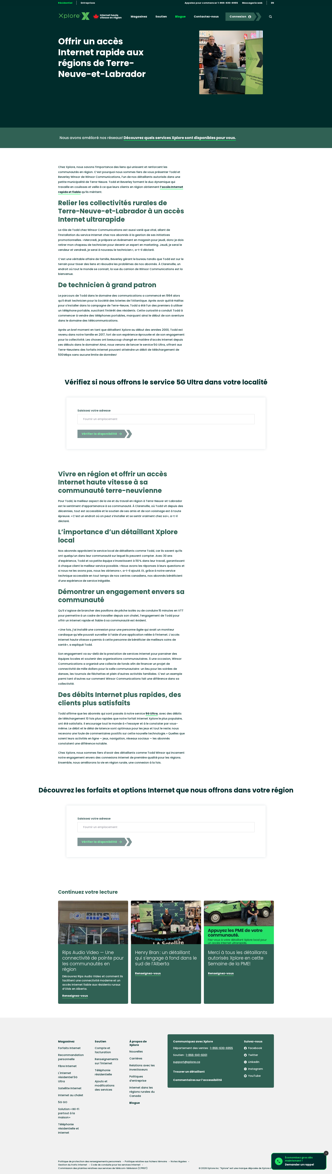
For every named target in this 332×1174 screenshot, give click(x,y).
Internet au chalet (70, 1095)
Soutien (161, 17)
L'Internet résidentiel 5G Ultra (67, 1077)
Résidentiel (65, 3)
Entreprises (88, 3)
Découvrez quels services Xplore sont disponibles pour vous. (180, 137)
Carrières (135, 1058)
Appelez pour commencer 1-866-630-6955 (211, 3)
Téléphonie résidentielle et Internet (68, 1128)
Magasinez (139, 17)
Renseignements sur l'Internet (106, 1061)
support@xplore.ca (186, 1062)
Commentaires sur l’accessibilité (197, 1080)
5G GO (62, 1102)
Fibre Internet (67, 1066)
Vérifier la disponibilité (99, 434)
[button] (298, 1161)
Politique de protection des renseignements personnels (89, 1161)
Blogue (180, 17)
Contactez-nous (206, 17)
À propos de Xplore (138, 1043)
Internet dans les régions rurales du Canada (142, 1092)
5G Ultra (152, 714)
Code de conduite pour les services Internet (115, 1164)
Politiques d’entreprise (137, 1079)
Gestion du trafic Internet (72, 1164)
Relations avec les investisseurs (142, 1067)
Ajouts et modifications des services (104, 1085)
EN (272, 3)
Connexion (238, 17)
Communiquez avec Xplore (193, 1041)
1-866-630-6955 (221, 1048)
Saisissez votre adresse (93, 411)
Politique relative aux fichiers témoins (146, 1161)
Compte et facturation (103, 1050)
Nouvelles (136, 1052)
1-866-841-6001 (196, 1055)
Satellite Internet (69, 1088)
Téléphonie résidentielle (103, 1072)
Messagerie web (252, 3)
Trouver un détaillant (189, 1072)
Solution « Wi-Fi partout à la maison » (68, 1113)
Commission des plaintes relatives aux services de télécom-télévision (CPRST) (102, 1168)
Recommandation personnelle (71, 1057)
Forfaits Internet (69, 1048)
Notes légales (179, 1161)
